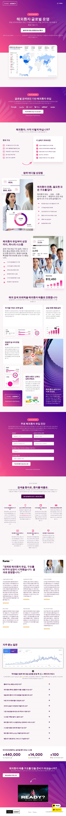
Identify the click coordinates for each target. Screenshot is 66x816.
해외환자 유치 (25, 515)
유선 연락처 (37, 440)
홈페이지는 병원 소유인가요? (13, 684)
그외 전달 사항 (16, 455)
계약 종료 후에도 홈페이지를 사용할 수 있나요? (18, 689)
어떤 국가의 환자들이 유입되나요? (14, 700)
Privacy (35, 812)
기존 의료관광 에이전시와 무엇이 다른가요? (17, 711)
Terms (29, 812)
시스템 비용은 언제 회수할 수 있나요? (15, 728)
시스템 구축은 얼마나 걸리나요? (13, 717)
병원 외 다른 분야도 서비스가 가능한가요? (16, 739)
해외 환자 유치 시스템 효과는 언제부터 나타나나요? (19, 722)
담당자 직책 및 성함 (39, 433)
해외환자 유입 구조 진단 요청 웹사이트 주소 (23, 448)
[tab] (27, 684)
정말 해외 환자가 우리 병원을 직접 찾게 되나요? (18, 695)
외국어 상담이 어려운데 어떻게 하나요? (16, 706)
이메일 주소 (15, 440)
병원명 (14, 433)
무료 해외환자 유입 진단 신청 (21, 464)
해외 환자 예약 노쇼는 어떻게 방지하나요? (16, 733)
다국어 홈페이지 (18, 35)
